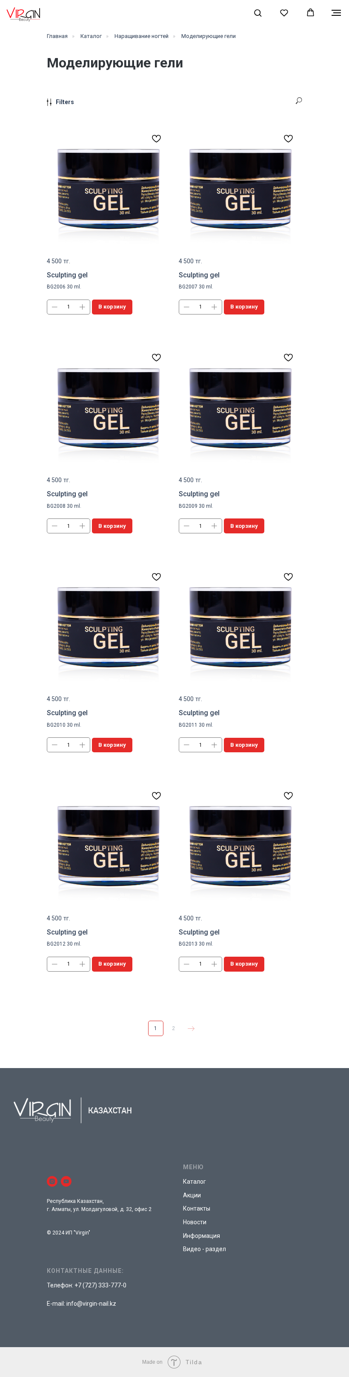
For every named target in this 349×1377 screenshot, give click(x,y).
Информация (201, 1235)
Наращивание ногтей (141, 36)
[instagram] (52, 1181)
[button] (258, 13)
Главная (57, 36)
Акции (192, 1195)
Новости (194, 1222)
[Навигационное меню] (336, 13)
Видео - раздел (204, 1249)
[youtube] (66, 1181)
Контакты (196, 1208)
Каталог (91, 36)
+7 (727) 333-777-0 (100, 1285)
